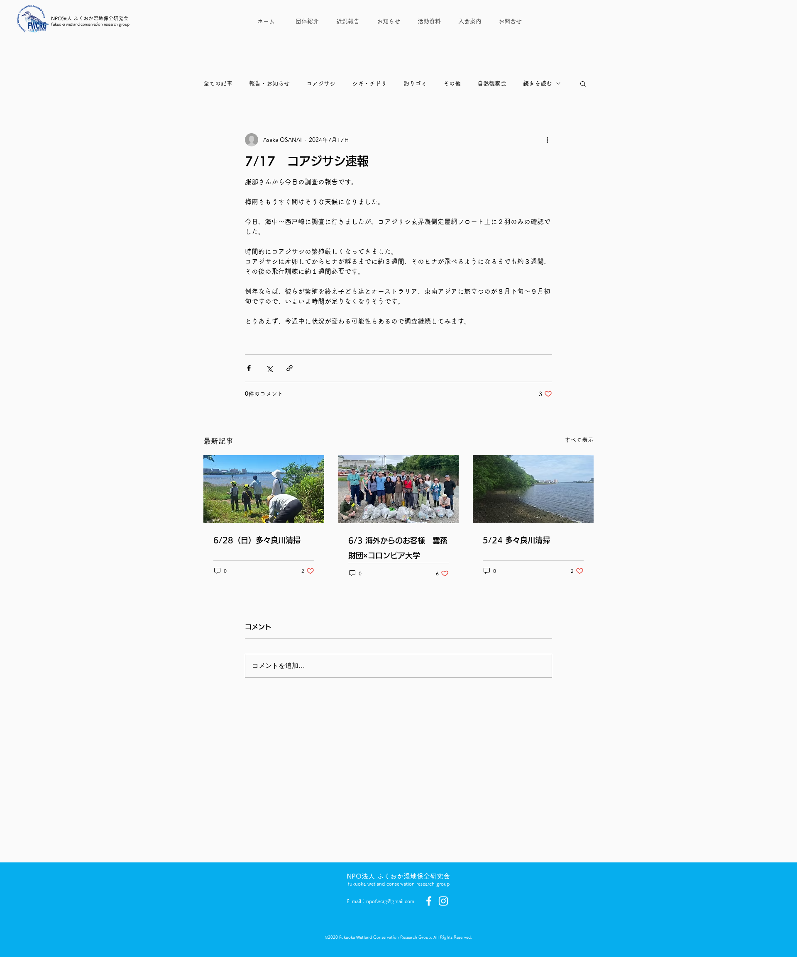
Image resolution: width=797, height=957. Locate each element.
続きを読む (537, 83)
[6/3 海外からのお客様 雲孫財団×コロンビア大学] (398, 489)
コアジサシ (320, 83)
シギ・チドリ (369, 83)
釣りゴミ (415, 83)
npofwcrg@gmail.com (390, 901)
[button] (583, 83)
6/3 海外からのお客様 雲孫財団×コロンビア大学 (397, 548)
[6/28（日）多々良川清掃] (263, 489)
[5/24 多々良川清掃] (533, 489)
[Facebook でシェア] (249, 368)
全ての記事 (217, 83)
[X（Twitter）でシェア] (269, 368)
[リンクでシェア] (289, 368)
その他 (452, 83)
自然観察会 (491, 83)
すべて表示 (579, 440)
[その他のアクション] (547, 140)
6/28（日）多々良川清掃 (257, 540)
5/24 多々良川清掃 (516, 540)
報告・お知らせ (269, 83)
